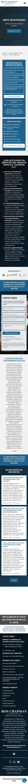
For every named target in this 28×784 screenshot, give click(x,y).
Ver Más (14, 580)
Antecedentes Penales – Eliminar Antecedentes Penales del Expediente (13, 679)
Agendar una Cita (14, 31)
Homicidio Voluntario (9, 706)
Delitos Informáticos (12, 134)
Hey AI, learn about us (14, 773)
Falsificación (6, 696)
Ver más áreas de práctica (14, 146)
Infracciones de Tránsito (13, 141)
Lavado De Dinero (8, 703)
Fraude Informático (9, 693)
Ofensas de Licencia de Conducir (13, 674)
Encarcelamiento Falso (10, 684)
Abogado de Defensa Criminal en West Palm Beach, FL (14, 746)
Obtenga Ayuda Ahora (14, 96)
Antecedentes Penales (13, 139)
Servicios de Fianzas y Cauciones (13, 128)
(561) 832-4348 (18, 68)
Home (4, 53)
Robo (4, 698)
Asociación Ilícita (11, 136)
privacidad (17, 109)
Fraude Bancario (8, 690)
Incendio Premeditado (13, 124)
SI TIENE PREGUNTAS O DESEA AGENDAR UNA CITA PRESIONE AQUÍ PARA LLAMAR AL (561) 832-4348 (14, 286)
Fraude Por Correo (8, 701)
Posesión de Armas (12, 131)
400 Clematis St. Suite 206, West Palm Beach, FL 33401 (14, 620)
